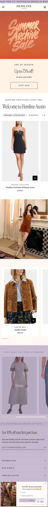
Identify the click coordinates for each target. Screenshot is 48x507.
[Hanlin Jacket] (20, 296)
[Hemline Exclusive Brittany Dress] (20, 151)
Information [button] (9, 461)
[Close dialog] (45, 483)
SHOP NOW (24, 85)
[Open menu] (5, 7)
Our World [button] (8, 468)
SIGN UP (32, 500)
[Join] (43, 447)
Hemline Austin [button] (10, 475)
